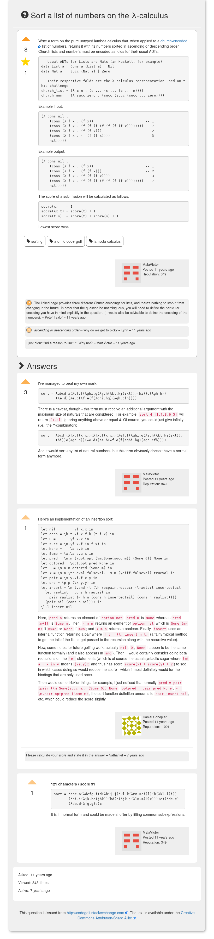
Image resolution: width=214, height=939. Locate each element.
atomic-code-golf (67, 241)
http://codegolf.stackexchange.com (95, 912)
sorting (36, 241)
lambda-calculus (107, 241)
